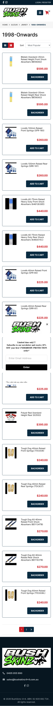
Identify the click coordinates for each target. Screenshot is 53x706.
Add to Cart (37, 148)
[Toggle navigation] (40, 12)
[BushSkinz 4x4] (15, 12)
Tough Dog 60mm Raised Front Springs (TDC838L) (33, 591)
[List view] (11, 45)
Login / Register (43, 2)
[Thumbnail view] (5, 45)
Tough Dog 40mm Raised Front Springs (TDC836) (33, 449)
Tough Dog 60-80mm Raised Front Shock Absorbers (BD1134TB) (32, 522)
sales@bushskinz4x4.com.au (22, 679)
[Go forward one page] (31, 629)
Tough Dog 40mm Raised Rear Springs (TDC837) (33, 485)
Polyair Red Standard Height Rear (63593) (31, 413)
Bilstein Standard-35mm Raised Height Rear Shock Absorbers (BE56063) (33, 95)
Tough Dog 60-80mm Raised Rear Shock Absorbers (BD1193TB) (32, 557)
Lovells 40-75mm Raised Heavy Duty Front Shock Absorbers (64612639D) (33, 202)
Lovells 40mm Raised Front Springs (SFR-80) (34, 271)
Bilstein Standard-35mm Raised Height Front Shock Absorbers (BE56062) (34, 59)
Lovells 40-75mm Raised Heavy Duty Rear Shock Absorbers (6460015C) (33, 237)
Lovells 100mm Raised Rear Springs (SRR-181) (34, 164)
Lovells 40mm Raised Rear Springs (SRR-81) (33, 307)
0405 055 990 (14, 673)
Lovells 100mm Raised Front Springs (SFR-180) (32, 129)
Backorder (37, 77)
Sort (22, 45)
